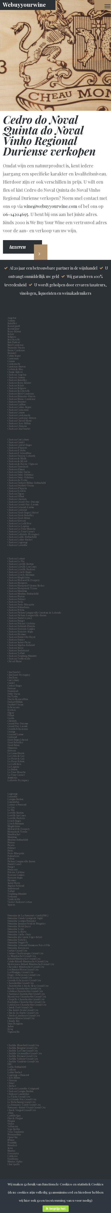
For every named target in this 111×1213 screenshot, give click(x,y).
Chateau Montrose (17, 590)
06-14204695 (15, 214)
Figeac (11, 712)
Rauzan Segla (16, 877)
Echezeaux (14, 707)
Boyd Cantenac (16, 344)
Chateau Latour (16, 558)
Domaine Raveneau (18, 947)
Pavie (10, 850)
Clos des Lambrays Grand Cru (24, 1015)
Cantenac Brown (17, 366)
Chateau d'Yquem (17, 488)
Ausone (11, 320)
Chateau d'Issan (16, 469)
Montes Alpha (15, 1161)
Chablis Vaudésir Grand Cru (23, 1061)
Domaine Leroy (16, 928)
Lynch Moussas (16, 823)
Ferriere (12, 709)
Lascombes (14, 801)
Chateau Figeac (16, 493)
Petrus (11, 858)
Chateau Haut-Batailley (21, 515)
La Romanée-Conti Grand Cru (24, 1104)
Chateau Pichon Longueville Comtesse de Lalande (34, 612)
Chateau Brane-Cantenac (22, 398)
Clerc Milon (14, 1077)
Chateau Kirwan (17, 520)
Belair (11, 334)
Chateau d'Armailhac (20, 453)
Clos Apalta (14, 1164)
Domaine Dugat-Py (18, 942)
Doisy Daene (15, 693)
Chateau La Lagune (18, 526)
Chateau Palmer (17, 599)
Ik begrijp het (55, 1209)
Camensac (14, 358)
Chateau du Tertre (18, 480)
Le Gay (12, 807)
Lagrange (13, 793)
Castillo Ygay (14, 1115)
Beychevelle (14, 339)
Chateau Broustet (17, 401)
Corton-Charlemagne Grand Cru (25, 953)
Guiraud (13, 736)
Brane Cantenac (17, 350)
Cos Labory (14, 680)
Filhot (11, 715)
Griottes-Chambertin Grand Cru (25, 991)
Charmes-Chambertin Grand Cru (26, 993)
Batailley (13, 323)
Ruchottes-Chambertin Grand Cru (26, 1001)
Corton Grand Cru (17, 950)
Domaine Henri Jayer (19, 926)
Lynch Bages (14, 820)
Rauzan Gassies (16, 874)
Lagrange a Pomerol (19, 1074)
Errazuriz (13, 1153)
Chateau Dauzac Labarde (22, 455)
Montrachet (14, 834)
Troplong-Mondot (17, 893)
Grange (12, 731)
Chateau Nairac (16, 596)
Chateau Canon (16, 412)
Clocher (12, 1085)
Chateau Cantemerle (19, 415)
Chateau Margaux (18, 582)
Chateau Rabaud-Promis (21, 626)
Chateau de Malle (17, 458)
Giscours (13, 720)
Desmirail (13, 690)
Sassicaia (13, 777)
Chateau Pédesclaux (18, 607)
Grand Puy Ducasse (18, 723)
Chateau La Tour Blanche (22, 528)
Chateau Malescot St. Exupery (24, 580)
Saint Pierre (15, 882)
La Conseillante (17, 753)
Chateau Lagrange (18, 542)
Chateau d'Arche (17, 450)
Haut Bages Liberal (18, 739)
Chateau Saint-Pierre (19, 642)
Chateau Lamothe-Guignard (23, 1088)
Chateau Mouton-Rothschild (23, 593)
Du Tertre (13, 696)
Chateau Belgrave (17, 388)
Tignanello (13, 1031)
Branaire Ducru (17, 347)
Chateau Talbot (16, 653)
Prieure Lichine (17, 872)
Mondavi (13, 1145)
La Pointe (13, 769)
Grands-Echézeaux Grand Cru (24, 980)
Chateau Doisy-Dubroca (20, 474)
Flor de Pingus (16, 1118)
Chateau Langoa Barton (20, 1091)
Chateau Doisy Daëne (19, 471)
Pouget (12, 866)
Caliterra (13, 1156)
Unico (11, 1123)
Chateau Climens (17, 425)
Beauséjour (13, 328)
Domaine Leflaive (17, 931)
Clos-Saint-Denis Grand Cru (23, 1010)
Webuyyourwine (24, 4)
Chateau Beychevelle (19, 390)
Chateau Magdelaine (19, 577)
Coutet (12, 682)
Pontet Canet (15, 864)
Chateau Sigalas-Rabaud (21, 645)
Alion (11, 1112)
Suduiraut (14, 888)
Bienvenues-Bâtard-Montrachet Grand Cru (31, 964)
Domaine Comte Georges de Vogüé (25, 918)
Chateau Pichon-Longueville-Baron (27, 615)
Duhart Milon (16, 701)
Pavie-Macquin (16, 853)
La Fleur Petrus (16, 761)
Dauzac (12, 688)
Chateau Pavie (15, 601)
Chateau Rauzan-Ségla (20, 631)
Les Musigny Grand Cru (20, 972)
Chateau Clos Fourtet (19, 428)
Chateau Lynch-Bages (19, 572)
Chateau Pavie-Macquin (21, 604)
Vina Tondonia (16, 1131)
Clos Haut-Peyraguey (19, 674)
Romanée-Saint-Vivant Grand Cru (27, 1107)
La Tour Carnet (17, 774)
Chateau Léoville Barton (21, 563)
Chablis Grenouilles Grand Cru (25, 1053)
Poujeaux (13, 869)
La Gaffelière (15, 763)
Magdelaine (14, 826)
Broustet (12, 352)
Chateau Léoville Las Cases (22, 566)
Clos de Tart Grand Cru (20, 1007)
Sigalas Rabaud (16, 885)
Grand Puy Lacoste (18, 726)
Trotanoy (13, 896)
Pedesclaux (14, 855)
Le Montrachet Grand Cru (22, 955)
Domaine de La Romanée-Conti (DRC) (28, 915)
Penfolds (12, 1142)
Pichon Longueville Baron (22, 861)
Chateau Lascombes (18, 1093)
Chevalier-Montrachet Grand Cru (26, 966)
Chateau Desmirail (18, 466)
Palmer (12, 847)
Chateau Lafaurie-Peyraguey (24, 534)
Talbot (12, 891)
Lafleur (12, 1069)
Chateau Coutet (16, 442)
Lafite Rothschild (17, 1066)
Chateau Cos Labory (18, 439)
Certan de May (16, 369)
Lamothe (13, 796)
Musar (12, 1139)
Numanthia (14, 1134)
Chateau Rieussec (17, 634)
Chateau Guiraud (17, 509)
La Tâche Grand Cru (19, 1096)
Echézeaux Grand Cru (20, 977)
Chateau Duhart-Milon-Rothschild (27, 482)
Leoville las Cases (17, 815)
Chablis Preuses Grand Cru (22, 1056)
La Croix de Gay (17, 755)
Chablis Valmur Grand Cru (23, 1058)
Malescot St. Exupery (19, 828)
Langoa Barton (16, 799)
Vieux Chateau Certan (20, 901)
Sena (10, 1147)
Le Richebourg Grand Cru (22, 1101)
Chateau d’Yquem (17, 447)
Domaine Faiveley (17, 939)
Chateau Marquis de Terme (22, 588)
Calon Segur (15, 355)
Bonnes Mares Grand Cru (21, 1018)
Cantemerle (15, 363)
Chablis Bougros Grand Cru (22, 1047)
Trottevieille (14, 899)
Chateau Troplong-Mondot (22, 655)
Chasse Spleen (15, 371)
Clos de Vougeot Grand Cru (22, 1110)
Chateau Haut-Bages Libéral (23, 512)
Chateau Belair (16, 385)
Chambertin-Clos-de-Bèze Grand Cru (28, 985)
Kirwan (12, 750)
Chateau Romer (16, 639)
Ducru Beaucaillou (18, 699)
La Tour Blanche (17, 772)
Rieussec (13, 880)
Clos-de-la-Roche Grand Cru (23, 1012)
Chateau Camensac (18, 409)
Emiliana (13, 1158)
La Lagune (14, 766)
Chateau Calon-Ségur (19, 407)
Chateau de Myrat (17, 461)
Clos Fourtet (14, 672)
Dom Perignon (15, 1023)
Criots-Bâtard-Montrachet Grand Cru (28, 961)
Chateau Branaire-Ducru (21, 396)
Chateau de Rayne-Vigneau (23, 463)
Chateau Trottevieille (19, 658)
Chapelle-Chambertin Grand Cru (26, 999)
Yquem (11, 904)
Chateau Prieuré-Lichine (21, 623)
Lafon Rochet (15, 1072)
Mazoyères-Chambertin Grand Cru (27, 996)
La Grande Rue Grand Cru (22, 1099)
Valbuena (13, 1126)
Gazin (11, 718)
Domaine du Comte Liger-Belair (25, 937)
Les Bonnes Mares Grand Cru (23, 969)
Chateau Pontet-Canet (20, 617)
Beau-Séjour (14, 331)
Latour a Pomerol (17, 804)
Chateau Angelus (17, 374)
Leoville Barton (16, 812)
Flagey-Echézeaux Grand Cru (24, 974)
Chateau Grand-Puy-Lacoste (23, 504)
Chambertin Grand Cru (21, 983)
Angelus (12, 317)
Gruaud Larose (16, 734)
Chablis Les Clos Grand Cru (23, 1050)
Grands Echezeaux (18, 728)
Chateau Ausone (16, 377)
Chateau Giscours (17, 499)
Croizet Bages (15, 685)
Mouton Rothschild (18, 839)
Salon (11, 1026)
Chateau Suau (15, 647)
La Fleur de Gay (17, 758)
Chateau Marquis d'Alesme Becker (26, 585)
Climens (13, 1080)
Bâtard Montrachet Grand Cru (24, 958)
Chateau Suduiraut (18, 650)
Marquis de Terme (18, 831)
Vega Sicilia (14, 1129)
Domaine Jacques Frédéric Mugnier (27, 923)
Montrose (13, 837)
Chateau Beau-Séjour (19, 382)
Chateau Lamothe (17, 544)
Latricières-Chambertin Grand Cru (27, 1004)
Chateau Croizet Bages (20, 444)
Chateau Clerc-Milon (19, 423)
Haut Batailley (16, 742)
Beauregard (14, 325)
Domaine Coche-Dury (20, 934)
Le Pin (12, 809)
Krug (10, 1028)
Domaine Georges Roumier (22, 920)
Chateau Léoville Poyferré (21, 569)
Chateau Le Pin (17, 561)
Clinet (11, 1083)
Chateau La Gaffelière (20, 523)
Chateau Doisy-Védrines (20, 477)
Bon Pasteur (14, 342)
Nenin (11, 845)
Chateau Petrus (16, 609)
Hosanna (13, 747)
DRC (10, 1064)
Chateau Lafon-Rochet (20, 539)
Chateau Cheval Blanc (20, 420)
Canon (11, 361)
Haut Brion (14, 745)
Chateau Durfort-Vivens (21, 485)
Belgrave (13, 336)
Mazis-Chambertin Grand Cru (24, 988)
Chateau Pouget (16, 620)
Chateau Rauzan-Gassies (21, 628)
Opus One (13, 1137)
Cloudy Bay (14, 1020)
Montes (11, 1150)
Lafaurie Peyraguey (19, 780)
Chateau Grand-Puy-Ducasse (23, 501)
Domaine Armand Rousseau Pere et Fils (29, 945)
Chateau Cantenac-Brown (22, 417)
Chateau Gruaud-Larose (21, 507)
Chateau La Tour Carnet (21, 531)
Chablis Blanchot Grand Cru (23, 1045)
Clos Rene (13, 677)
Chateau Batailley (17, 380)
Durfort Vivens (16, 704)
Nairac (12, 842)
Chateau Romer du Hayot (21, 636)
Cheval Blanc (15, 661)
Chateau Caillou (17, 404)
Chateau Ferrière (17, 490)
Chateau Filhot (16, 496)
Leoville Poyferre (16, 818)
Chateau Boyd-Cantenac (21, 393)
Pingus (11, 1120)
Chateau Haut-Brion (19, 517)
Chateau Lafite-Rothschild (22, 536)
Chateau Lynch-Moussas (21, 574)
